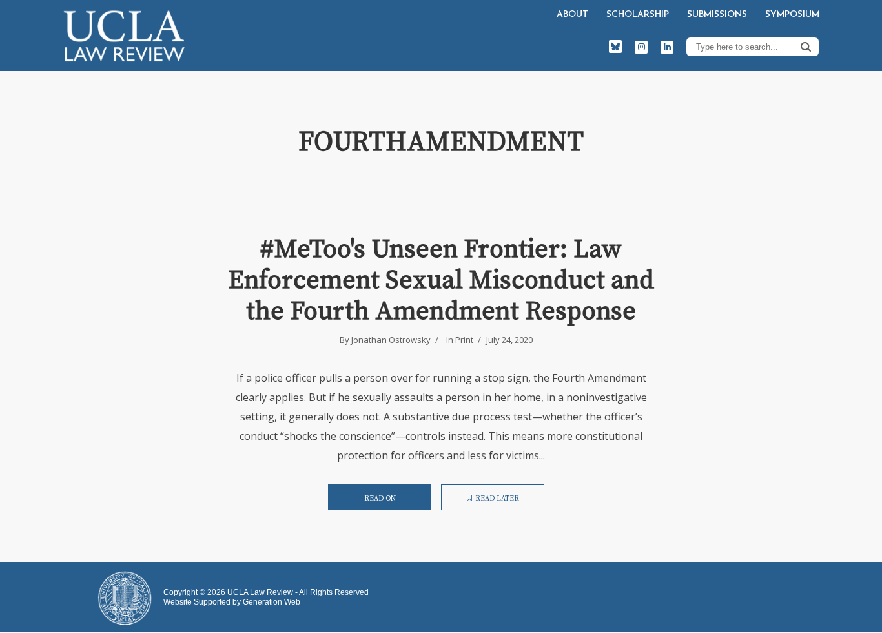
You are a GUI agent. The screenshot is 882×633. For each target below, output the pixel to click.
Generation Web (271, 602)
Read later (497, 498)
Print (464, 340)
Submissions (717, 14)
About (572, 14)
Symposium (792, 14)
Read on (380, 498)
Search (806, 46)
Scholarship (637, 14)
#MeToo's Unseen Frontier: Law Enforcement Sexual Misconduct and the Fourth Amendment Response (441, 280)
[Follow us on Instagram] (641, 47)
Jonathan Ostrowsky (391, 340)
